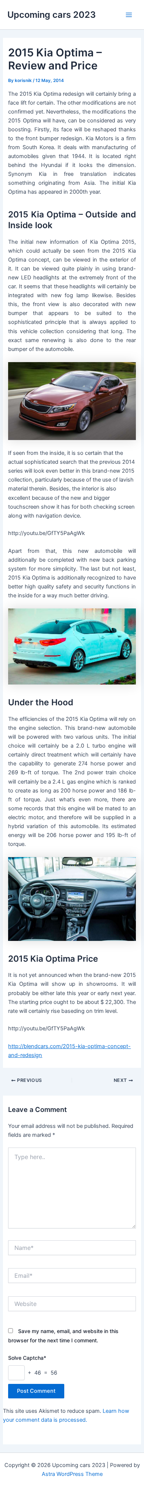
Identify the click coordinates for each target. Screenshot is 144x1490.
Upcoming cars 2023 (51, 14)
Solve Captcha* (27, 1358)
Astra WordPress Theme (72, 1474)
